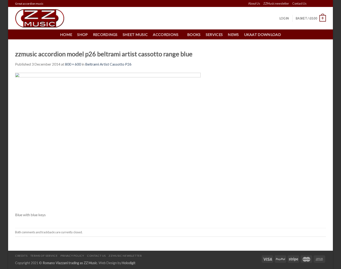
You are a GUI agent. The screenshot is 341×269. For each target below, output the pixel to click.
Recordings (105, 34)
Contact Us (299, 3)
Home (66, 34)
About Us (254, 3)
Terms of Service (44, 255)
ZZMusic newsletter (276, 3)
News (233, 34)
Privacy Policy (72, 255)
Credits (21, 255)
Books (194, 34)
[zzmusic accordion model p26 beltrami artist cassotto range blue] (108, 141)
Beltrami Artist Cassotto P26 (108, 64)
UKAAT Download (262, 34)
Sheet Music (135, 34)
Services (214, 34)
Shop (82, 34)
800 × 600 (73, 64)
